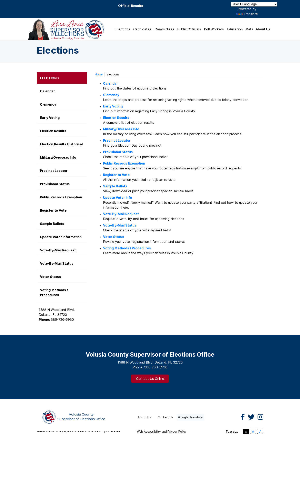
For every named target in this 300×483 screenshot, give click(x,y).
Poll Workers (214, 29)
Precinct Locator (117, 140)
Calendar (110, 83)
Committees (164, 29)
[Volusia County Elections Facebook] (243, 417)
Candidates (142, 29)
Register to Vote (116, 175)
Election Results (53, 131)
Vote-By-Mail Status (56, 263)
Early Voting (113, 106)
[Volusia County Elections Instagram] (260, 417)
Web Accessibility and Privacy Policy (162, 431)
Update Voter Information (61, 237)
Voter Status (113, 237)
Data (249, 29)
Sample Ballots (115, 186)
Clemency (48, 104)
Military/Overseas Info (121, 129)
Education (235, 29)
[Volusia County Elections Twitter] (251, 417)
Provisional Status (118, 152)
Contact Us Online (150, 379)
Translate (251, 14)
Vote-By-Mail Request (121, 214)
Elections (123, 29)
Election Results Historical (61, 144)
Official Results (130, 6)
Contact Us (165, 417)
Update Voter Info (117, 198)
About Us (263, 29)
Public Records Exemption (124, 163)
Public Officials (189, 29)
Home (99, 74)
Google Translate (190, 417)
